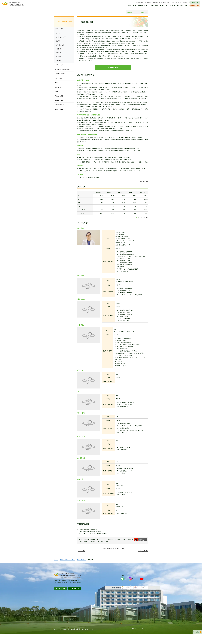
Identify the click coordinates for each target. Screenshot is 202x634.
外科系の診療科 (59, 65)
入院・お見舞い (154, 5)
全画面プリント (132, 12)
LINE (125, 579)
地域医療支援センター (61, 105)
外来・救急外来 (142, 5)
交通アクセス (196, 2)
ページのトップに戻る (196, 632)
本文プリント (143, 12)
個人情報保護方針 (75, 629)
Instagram (135, 579)
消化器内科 (58, 57)
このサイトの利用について (61, 629)
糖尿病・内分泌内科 (61, 37)
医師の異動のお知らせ (61, 74)
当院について (132, 5)
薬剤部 (56, 82)
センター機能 (58, 78)
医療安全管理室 (59, 96)
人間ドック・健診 (182, 5)
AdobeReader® (103, 539)
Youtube (145, 579)
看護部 (56, 91)
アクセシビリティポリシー (89, 629)
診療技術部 (58, 87)
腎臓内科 (58, 41)
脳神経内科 (58, 49)
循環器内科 (58, 61)
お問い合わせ (196, 5)
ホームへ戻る (81, 551)
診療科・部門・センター (167, 5)
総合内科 (58, 33)
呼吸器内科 (58, 53)
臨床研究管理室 (59, 109)
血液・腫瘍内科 (60, 45)
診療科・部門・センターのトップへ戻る (113, 548)
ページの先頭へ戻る (143, 181)
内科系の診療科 (59, 29)
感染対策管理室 (59, 100)
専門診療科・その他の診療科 (62, 69)
